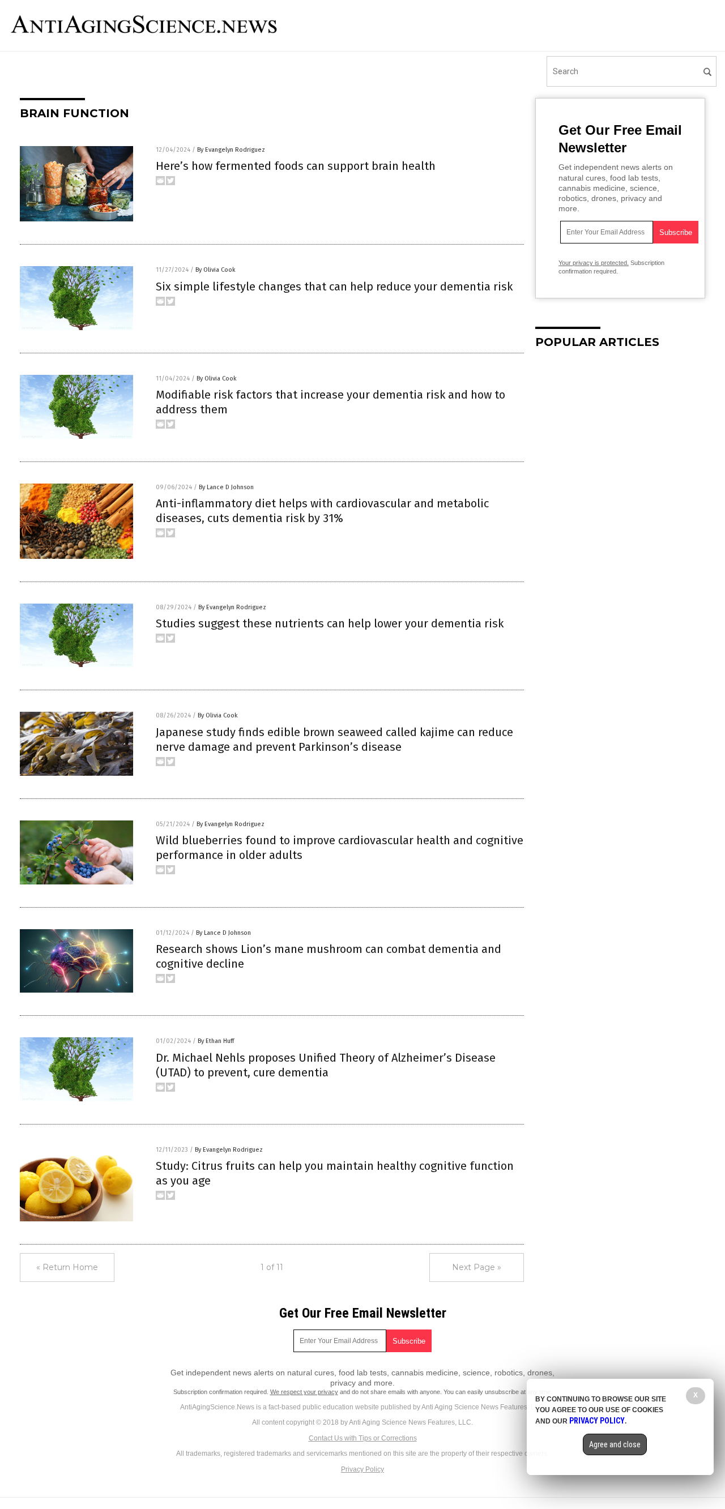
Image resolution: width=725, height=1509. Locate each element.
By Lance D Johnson (226, 487)
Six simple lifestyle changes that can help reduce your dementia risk (334, 286)
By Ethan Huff (216, 1041)
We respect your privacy (304, 1391)
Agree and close (615, 1444)
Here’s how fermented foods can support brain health (296, 166)
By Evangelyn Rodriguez (231, 149)
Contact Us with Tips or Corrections (363, 1438)
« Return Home (67, 1267)
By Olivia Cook (215, 269)
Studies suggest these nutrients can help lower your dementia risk (330, 623)
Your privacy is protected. (593, 262)
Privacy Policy (362, 1469)
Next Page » (476, 1267)
